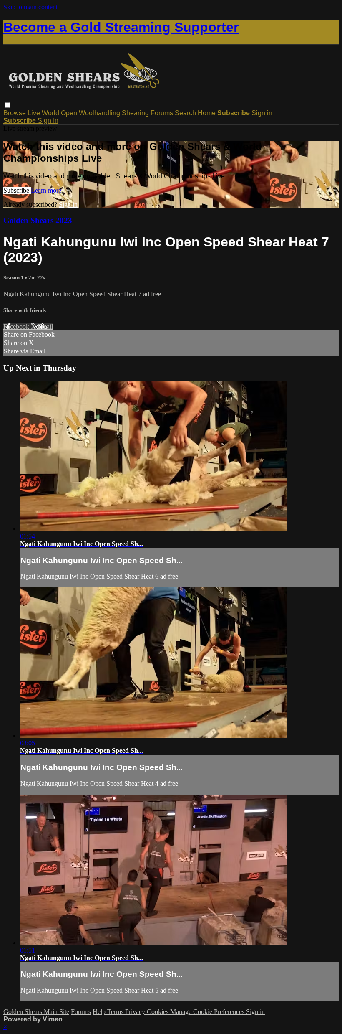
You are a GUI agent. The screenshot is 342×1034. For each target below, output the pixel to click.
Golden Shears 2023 (37, 220)
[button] (7, 105)
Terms (116, 1011)
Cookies (158, 1011)
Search (186, 113)
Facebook (17, 326)
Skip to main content (30, 6)
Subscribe (17, 190)
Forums (163, 113)
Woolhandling (100, 113)
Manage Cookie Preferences (208, 1011)
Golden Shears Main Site (36, 1011)
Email (45, 326)
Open (70, 113)
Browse (15, 113)
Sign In (48, 120)
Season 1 (14, 277)
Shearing (136, 113)
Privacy (136, 1011)
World (51, 113)
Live (35, 113)
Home (207, 113)
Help (100, 1011)
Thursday (59, 367)
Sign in (261, 113)
